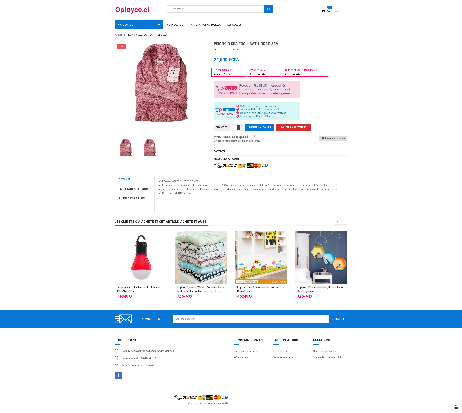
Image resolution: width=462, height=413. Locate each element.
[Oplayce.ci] (201, 397)
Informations (241, 357)
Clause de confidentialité (327, 357)
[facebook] (118, 375)
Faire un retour (281, 351)
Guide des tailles (131, 198)
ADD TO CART (285, 406)
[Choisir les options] (194, 248)
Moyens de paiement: (227, 159)
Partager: (220, 151)
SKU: (216, 49)
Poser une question (335, 138)
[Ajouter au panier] (133, 248)
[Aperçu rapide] (148, 248)
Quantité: (222, 127)
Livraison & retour (133, 189)
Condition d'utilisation (325, 351)
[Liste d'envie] (141, 248)
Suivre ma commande (246, 351)
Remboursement (283, 357)
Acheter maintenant (293, 127)
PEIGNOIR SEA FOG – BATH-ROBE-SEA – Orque (182, 197)
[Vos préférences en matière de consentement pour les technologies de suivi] (456, 407)
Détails (124, 179)
